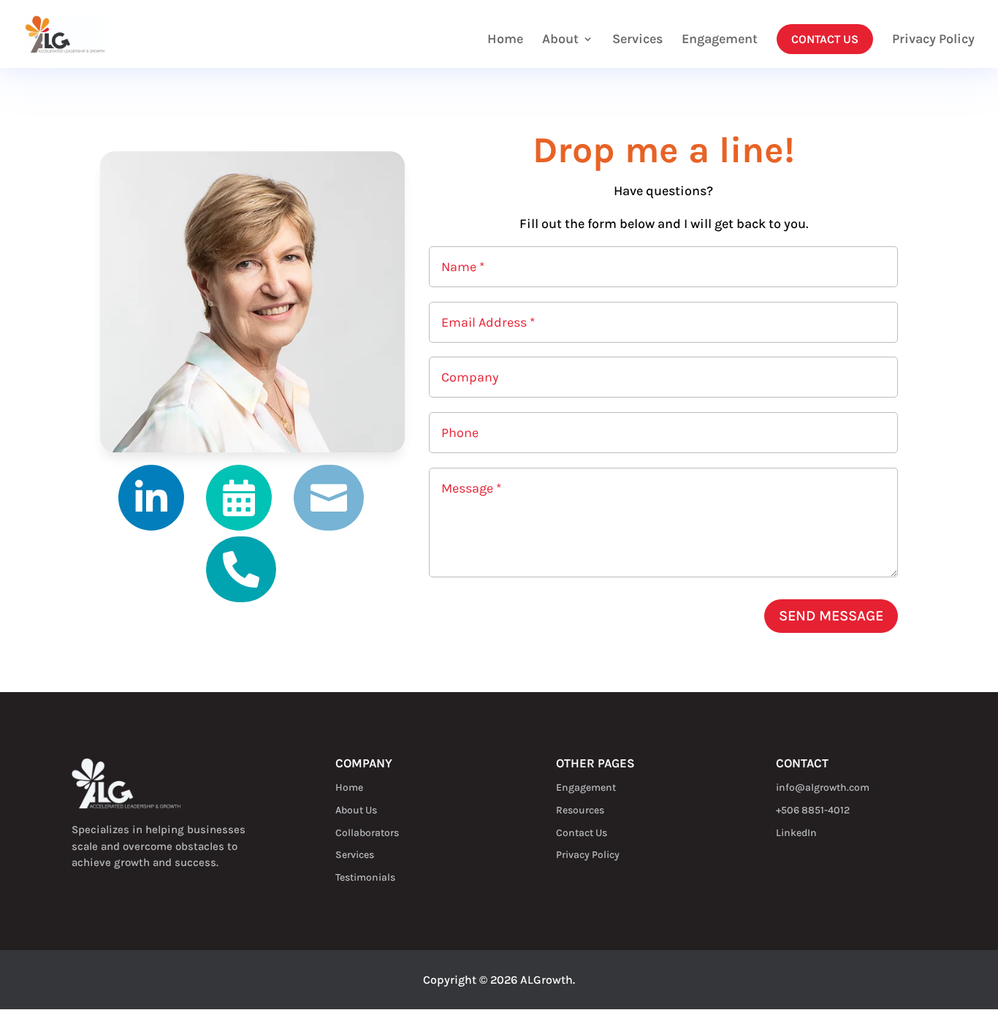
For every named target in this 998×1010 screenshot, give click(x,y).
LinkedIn (796, 833)
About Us (356, 810)
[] (241, 598)
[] (329, 527)
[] (239, 527)
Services (637, 40)
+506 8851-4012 (813, 810)
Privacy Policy (933, 40)
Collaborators (367, 833)
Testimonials (365, 877)
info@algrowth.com (822, 787)
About (560, 40)
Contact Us (824, 39)
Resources (580, 810)
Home (505, 40)
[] (151, 527)
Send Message (831, 615)
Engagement (720, 40)
